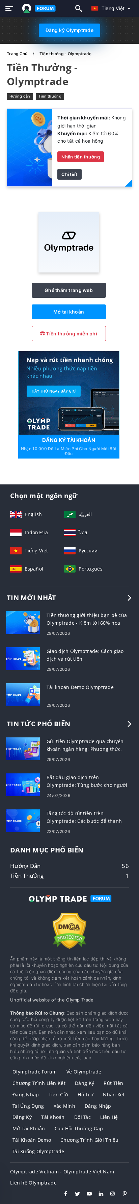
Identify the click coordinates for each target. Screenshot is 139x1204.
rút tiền (113, 1083)
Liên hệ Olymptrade (33, 1182)
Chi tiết (69, 174)
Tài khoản (53, 1117)
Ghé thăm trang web (69, 290)
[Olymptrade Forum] (69, 905)
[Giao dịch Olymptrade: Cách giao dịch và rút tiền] (23, 658)
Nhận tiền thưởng (80, 156)
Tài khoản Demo (31, 1140)
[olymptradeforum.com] (37, 8)
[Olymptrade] (68, 270)
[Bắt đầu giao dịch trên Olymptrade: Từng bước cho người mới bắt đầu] (23, 784)
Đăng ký (84, 1083)
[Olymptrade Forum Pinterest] (121, 1194)
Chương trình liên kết (38, 1083)
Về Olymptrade (84, 1071)
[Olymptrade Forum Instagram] (109, 1194)
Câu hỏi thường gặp (79, 1128)
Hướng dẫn (19, 96)
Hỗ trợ (85, 1094)
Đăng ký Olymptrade (69, 30)
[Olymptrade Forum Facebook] (62, 1194)
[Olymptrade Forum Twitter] (74, 1194)
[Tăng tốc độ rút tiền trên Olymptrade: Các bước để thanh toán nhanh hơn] (23, 820)
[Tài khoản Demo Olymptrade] (23, 694)
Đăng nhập (25, 1094)
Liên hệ (109, 1117)
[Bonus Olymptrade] (29, 147)
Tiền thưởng (49, 96)
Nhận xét (113, 1094)
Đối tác (82, 1117)
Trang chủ (18, 53)
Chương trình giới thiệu (89, 1140)
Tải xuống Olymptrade (38, 1151)
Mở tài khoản (68, 312)
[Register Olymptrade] (68, 392)
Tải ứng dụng (28, 1106)
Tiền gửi (58, 1094)
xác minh (64, 1106)
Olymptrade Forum (34, 1071)
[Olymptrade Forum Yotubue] (86, 1194)
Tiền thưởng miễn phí (71, 333)
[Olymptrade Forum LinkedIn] (98, 1194)
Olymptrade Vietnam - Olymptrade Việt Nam (62, 1171)
